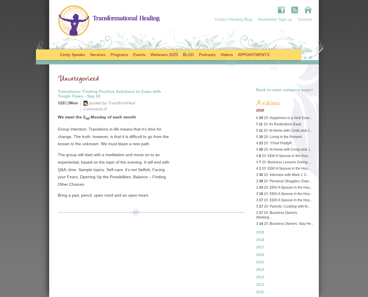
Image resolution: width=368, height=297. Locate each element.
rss (294, 10)
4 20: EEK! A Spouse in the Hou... (283, 156)
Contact (305, 19)
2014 (260, 270)
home (308, 10)
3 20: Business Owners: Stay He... (285, 224)
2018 (260, 240)
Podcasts (207, 54)
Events (139, 54)
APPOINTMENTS (253, 54)
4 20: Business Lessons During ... (283, 162)
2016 (260, 255)
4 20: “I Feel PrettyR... (275, 143)
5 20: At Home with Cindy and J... (284, 131)
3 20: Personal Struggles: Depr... (283, 181)
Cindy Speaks (72, 54)
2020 (260, 110)
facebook (281, 10)
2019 (260, 232)
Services (98, 54)
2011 (260, 292)
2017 (260, 247)
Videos (227, 54)
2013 (260, 277)
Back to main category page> (284, 89)
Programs (119, 54)
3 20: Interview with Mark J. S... (282, 175)
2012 (260, 285)
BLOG (188, 54)
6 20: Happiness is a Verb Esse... (284, 118)
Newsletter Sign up (275, 19)
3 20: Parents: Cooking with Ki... (283, 206)
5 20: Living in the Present (279, 137)
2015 (260, 262)
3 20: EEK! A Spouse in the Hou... (284, 187)
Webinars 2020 (164, 54)
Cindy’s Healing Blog (233, 19)
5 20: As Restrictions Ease (278, 124)
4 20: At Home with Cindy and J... (284, 149)
